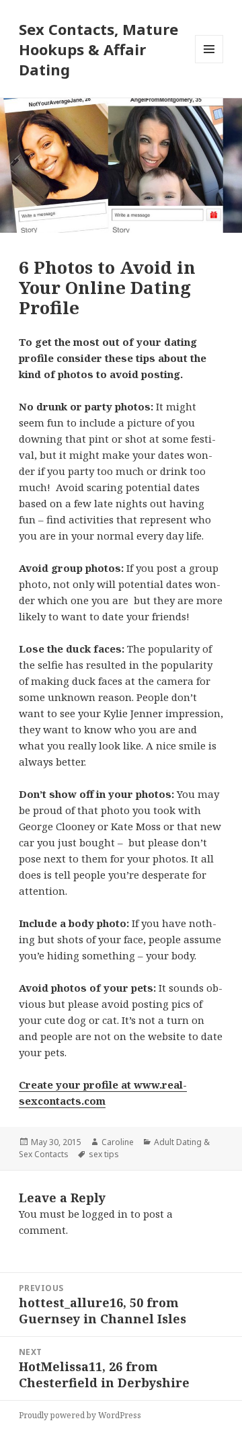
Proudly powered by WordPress (80, 1415)
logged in (105, 1213)
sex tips (104, 1154)
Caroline (118, 1142)
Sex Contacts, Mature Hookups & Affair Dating (98, 49)
